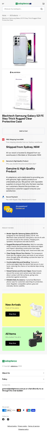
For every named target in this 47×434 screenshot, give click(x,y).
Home (4, 15)
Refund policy (12, 426)
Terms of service (34, 426)
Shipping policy (23, 429)
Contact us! (20, 208)
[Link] (23, 309)
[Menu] (3, 3)
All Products (14, 15)
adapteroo (14, 366)
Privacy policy (22, 426)
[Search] (42, 9)
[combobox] (23, 9)
